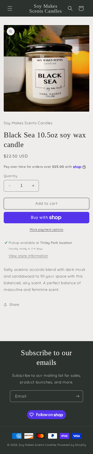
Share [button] (14, 304)
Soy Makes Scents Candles (38, 445)
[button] (9, 8)
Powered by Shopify (72, 445)
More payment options (46, 229)
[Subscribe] (77, 396)
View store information (28, 255)
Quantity (10, 176)
